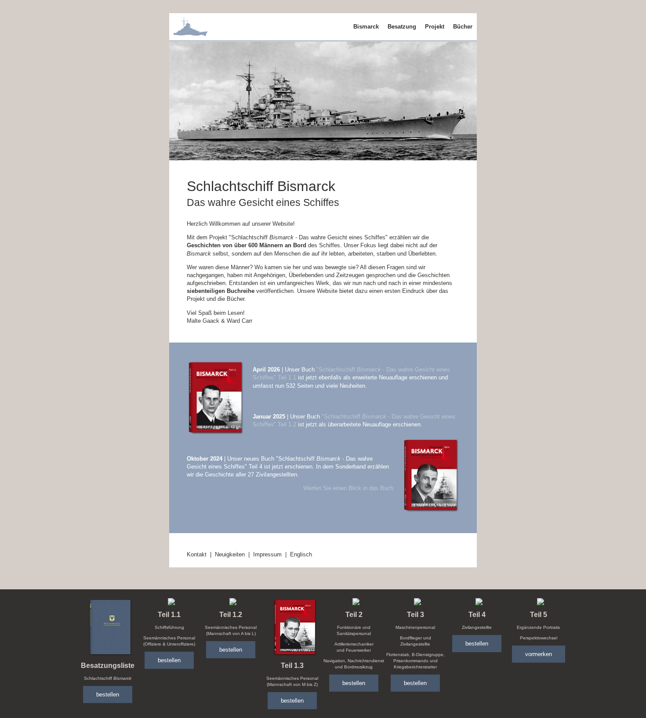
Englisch (301, 554)
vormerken (538, 654)
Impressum (267, 554)
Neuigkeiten (230, 554)
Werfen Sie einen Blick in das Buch (348, 488)
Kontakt (197, 554)
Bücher (462, 26)
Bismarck (366, 26)
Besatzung (402, 26)
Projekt (434, 26)
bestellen (107, 694)
